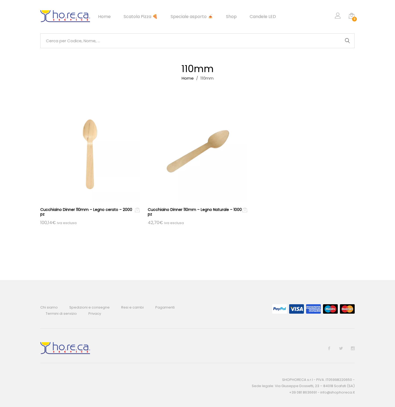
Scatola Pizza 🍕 (141, 17)
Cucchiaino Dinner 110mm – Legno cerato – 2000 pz (86, 212)
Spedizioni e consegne (89, 307)
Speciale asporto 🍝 (192, 17)
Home (104, 17)
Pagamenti (165, 307)
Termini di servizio (61, 313)
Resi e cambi (132, 307)
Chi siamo (49, 307)
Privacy (94, 313)
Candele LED (263, 17)
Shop (231, 17)
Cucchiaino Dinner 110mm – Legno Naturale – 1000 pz (195, 212)
